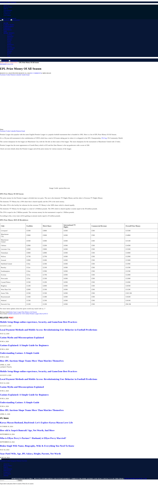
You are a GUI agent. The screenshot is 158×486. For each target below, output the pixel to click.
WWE (9, 41)
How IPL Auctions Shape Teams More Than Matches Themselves (32, 361)
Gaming (9, 34)
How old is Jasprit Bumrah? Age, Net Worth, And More (27, 430)
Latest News (9, 25)
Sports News (14, 62)
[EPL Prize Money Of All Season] (55, 128)
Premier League (6, 64)
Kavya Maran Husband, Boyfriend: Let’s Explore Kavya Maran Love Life (36, 422)
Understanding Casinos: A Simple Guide (19, 353)
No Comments (36, 73)
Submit (20, 480)
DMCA (6, 8)
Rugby (9, 53)
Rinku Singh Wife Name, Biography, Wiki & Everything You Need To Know (37, 446)
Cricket (7, 28)
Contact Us (7, 13)
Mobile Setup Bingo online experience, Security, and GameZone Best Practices (38, 322)
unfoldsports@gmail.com (135, 478)
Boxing (9, 39)
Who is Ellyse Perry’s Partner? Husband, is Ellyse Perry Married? (33, 438)
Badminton (10, 44)
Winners (9, 51)
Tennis (9, 43)
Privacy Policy (8, 7)
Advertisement (8, 10)
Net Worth (10, 49)
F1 (8, 54)
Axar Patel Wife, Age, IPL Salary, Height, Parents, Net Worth (30, 453)
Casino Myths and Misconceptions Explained (22, 337)
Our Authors (7, 15)
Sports (7, 62)
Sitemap (6, 475)
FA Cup (104, 138)
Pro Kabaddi (11, 48)
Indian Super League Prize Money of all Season (23, 312)
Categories (9, 26)
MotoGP (9, 38)
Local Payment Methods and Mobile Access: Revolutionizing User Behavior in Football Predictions (48, 330)
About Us (6, 5)
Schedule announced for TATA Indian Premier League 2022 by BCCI (27, 313)
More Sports (9, 33)
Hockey (9, 46)
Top (5, 31)
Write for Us (7, 12)
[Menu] (0, 20)
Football (8, 30)
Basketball (10, 36)
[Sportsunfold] (11, 20)
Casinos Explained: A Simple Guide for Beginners (24, 345)
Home (6, 23)
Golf (8, 56)
